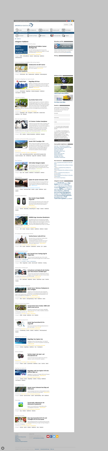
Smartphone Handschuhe (59, 157)
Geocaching (26, 208)
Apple (56, 184)
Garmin (33, 189)
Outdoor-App (36, 56)
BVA (27, 74)
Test (21, 114)
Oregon (38, 208)
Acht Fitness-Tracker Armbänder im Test (62, 147)
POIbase (69, 194)
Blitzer (63, 184)
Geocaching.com (32, 208)
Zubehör (70, 198)
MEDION (66, 191)
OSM (43, 395)
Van (33, 315)
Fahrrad (21, 347)
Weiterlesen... (69, 52)
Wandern (23, 92)
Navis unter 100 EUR (58, 149)
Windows (17, 438)
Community (56, 186)
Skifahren (42, 228)
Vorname (56, 113)
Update (16, 190)
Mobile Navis (17, 439)
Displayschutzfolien (58, 154)
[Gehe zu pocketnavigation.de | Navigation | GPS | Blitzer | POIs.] (15, 38)
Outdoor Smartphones (59, 148)
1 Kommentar (38, 54)
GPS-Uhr (64, 189)
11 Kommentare (33, 207)
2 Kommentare (33, 425)
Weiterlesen (38, 52)
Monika (28, 89)
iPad (71, 189)
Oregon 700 (34, 155)
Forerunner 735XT (27, 189)
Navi (61, 192)
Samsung (59, 195)
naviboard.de (30, 21)
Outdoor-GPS (35, 112)
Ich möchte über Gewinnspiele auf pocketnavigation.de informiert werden (61, 127)
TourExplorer (39, 347)
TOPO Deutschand (43, 330)
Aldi (56, 183)
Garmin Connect (27, 395)
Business (67, 184)
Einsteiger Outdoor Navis (59, 151)
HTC (67, 189)
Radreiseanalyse (18, 57)
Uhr (42, 246)
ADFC (21, 56)
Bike (26, 112)
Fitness (21, 189)
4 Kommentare (33, 261)
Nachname (56, 117)
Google (67, 187)
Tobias (28, 111)
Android (21, 378)
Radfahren (19, 38)
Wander (16, 210)
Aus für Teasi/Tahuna (61, 177)
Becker (59, 184)
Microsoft (57, 192)
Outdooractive (31, 74)
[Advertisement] (45, 10)
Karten (23, 228)
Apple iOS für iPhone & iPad (20, 437)
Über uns (52, 449)
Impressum (37, 449)
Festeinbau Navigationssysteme (21, 441)
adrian (28, 132)
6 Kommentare (33, 152)
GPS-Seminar (22, 91)
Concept (24, 315)
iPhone (25, 378)
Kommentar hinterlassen (36, 89)
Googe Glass (25, 262)
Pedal (35, 298)
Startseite (17, 21)
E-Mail (55, 122)
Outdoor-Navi (42, 112)
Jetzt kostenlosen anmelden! (38, 438)
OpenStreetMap (38, 395)
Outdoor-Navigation (35, 91)
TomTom (38, 246)
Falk (23, 172)
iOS (69, 189)
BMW (21, 315)
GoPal (58, 189)
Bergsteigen (22, 112)
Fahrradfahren (26, 56)
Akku (55, 183)
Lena (55, 162)
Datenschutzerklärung (44, 449)
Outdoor (24, 134)
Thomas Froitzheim (31, 54)
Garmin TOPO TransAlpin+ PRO (40, 154)
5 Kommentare (33, 244)
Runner (34, 279)
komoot (31, 56)
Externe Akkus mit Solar (59, 153)
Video (67, 198)
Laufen (36, 189)
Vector (44, 298)
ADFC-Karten (22, 74)
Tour (35, 347)
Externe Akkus (57, 152)
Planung (39, 378)
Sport (45, 189)
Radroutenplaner (43, 74)
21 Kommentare (34, 111)
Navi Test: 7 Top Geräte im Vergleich (62, 146)
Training (44, 262)
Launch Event (29, 363)
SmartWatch (57, 197)
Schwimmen (33, 246)
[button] (3, 448)
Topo (38, 427)
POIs (55, 195)
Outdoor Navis (18, 440)
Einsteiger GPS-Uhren (58, 156)
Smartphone (66, 195)
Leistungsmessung (30, 298)
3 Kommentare (38, 72)
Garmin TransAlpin (19, 155)
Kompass (28, 228)
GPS (21, 134)
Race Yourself (34, 262)
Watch (47, 363)
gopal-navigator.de (23, 21)
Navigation (30, 112)
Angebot (66, 183)
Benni (28, 171)
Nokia (60, 194)
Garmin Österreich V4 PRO (28, 154)
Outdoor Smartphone (31, 134)
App (21, 172)
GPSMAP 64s (28, 155)
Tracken (16, 280)
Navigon (56, 194)
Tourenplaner (37, 172)
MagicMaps (28, 91)
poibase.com (36, 21)
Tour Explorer (18, 92)
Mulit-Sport (24, 279)
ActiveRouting (22, 330)
